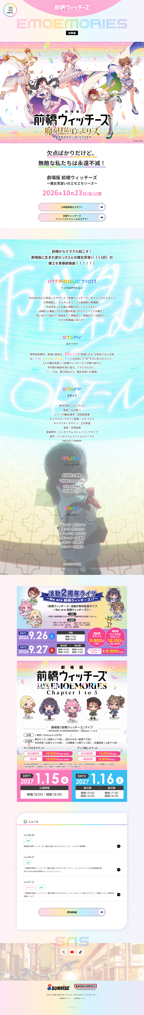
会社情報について (79, 998)
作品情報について (64, 998)
